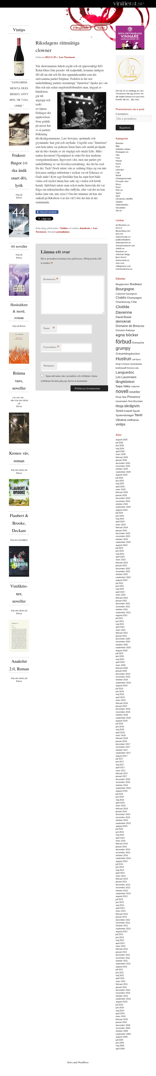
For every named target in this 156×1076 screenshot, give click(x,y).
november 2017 (123, 747)
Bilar (118, 146)
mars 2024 (121, 524)
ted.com (119, 234)
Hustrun (123, 358)
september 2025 (123, 472)
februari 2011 (122, 984)
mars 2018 (121, 735)
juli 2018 (119, 723)
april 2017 (120, 767)
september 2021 (123, 612)
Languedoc (125, 372)
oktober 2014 (122, 855)
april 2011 (120, 978)
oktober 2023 (122, 539)
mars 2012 (121, 946)
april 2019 (120, 697)
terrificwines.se (123, 225)
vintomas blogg (123, 254)
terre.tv (119, 228)
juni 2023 (120, 551)
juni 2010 (120, 1007)
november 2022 (123, 571)
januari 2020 (121, 671)
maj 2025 (120, 483)
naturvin (135, 386)
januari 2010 (121, 1022)
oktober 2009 (122, 1031)
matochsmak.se (123, 237)
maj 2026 (120, 448)
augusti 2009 (121, 1037)
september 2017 (123, 753)
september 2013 (123, 893)
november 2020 (123, 641)
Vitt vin (119, 210)
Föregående (80, 27)
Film (117, 155)
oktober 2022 (122, 574)
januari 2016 (121, 811)
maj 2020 (120, 659)
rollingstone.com (123, 266)
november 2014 (123, 852)
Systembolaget (125, 415)
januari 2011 (121, 987)
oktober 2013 (122, 890)
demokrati (85, 228)
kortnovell (121, 368)
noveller (134, 392)
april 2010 (120, 1013)
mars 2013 (121, 911)
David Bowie (123, 317)
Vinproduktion (122, 205)
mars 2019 (121, 700)
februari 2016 (122, 808)
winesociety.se (122, 260)
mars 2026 (121, 454)
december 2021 (123, 603)
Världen (64, 228)
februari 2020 (122, 668)
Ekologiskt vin (122, 152)
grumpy (123, 348)
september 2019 (123, 683)
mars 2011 (120, 981)
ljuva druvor (121, 257)
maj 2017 (120, 764)
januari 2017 (121, 776)
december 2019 (123, 674)
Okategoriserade (123, 178)
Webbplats (48, 365)
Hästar (119, 161)
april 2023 (120, 557)
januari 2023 (121, 565)
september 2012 (123, 928)
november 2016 (123, 782)
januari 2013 (121, 917)
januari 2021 (121, 636)
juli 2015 (119, 829)
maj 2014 (120, 870)
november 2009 (123, 1028)
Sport (118, 193)
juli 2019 (119, 688)
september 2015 (123, 823)
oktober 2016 (122, 785)
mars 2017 (121, 770)
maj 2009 (120, 1045)
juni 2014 (120, 867)
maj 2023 (120, 554)
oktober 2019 (122, 679)
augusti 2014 (121, 861)
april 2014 (120, 873)
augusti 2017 (121, 756)
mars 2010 (121, 1016)
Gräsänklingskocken (128, 353)
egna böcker (127, 335)
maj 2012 (120, 940)
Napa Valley (123, 386)
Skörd (119, 410)
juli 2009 (119, 1040)
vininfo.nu (120, 248)
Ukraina (121, 419)
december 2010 (123, 990)
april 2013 (120, 908)
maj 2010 (120, 1010)
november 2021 (123, 606)
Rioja (119, 406)
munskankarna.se (124, 269)
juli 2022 (119, 583)
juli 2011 (119, 969)
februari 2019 (122, 703)
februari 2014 (122, 879)
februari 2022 (122, 598)
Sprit (118, 196)
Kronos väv (133, 368)
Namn (49, 328)
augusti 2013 (121, 896)
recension (121, 401)
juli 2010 (119, 1005)
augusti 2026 (121, 439)
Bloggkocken (122, 284)
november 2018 (123, 712)
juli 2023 (119, 548)
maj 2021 (120, 624)
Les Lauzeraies (126, 377)
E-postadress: (122, 114)
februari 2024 (122, 527)
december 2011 (123, 955)
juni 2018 (120, 726)
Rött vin (119, 190)
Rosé (118, 187)
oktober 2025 (122, 469)
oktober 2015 (122, 820)
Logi (117, 172)
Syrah (136, 410)
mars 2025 (121, 489)
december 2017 (123, 744)
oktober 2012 (122, 925)
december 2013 (123, 885)
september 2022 (123, 577)
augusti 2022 (121, 580)
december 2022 (123, 568)
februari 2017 (122, 773)
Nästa (101, 27)
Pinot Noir (121, 397)
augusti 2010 (121, 1001)
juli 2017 (119, 759)
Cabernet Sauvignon (126, 294)
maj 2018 (120, 729)
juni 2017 (120, 761)
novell (122, 391)
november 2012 (123, 923)
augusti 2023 (121, 545)
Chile (134, 302)
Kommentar (50, 279)
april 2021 (120, 627)
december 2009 (123, 1025)
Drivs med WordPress (78, 1062)
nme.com (120, 263)
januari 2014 (121, 881)
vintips (120, 424)
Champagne (134, 297)
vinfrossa (132, 419)
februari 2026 (122, 457)
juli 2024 (119, 513)
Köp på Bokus (19, 326)
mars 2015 (121, 841)
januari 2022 (121, 601)
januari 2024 (121, 530)
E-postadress (51, 347)
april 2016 (120, 803)
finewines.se (121, 251)
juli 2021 (119, 618)
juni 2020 (120, 656)
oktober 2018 (122, 715)
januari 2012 (121, 952)
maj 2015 (120, 835)
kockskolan (136, 364)
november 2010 (123, 993)
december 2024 (123, 498)
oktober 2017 (122, 750)
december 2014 (123, 849)
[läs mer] (135, 99)
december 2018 (123, 709)
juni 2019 (120, 691)
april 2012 (120, 943)
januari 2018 (121, 741)
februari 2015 (122, 843)
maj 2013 (120, 905)
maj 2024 (120, 519)
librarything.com (123, 231)
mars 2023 (121, 559)
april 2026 (120, 451)
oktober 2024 (122, 504)
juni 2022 (120, 586)
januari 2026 (121, 460)
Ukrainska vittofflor (124, 199)
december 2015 (123, 814)
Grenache (138, 342)
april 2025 (120, 486)
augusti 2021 (121, 615)
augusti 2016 (121, 791)
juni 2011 (120, 972)
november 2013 (123, 887)
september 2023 (123, 542)
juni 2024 (120, 516)
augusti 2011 (121, 966)
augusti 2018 (121, 721)
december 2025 (123, 463)
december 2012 (123, 920)
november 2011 (123, 958)
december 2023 (123, 533)
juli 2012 (119, 934)
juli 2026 (119, 442)
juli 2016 (119, 794)
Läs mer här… (19, 397)
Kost (118, 166)
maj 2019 (120, 694)
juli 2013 (119, 899)
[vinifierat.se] (128, 4)
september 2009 (123, 1034)
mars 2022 (121, 595)
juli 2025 (119, 478)
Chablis (121, 297)
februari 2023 (122, 562)
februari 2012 (122, 949)
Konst (118, 164)
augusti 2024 (121, 510)
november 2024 (123, 501)
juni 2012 (120, 937)
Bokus (19, 197)
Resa (118, 184)
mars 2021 (121, 630)
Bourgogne (125, 289)
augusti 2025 (121, 475)
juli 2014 (119, 864)
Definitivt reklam (123, 149)
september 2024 (123, 507)
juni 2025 (120, 481)
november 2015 (123, 817)
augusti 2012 (121, 931)
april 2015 (120, 838)
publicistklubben (123, 240)
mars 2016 (121, 805)
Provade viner (122, 181)
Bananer (119, 143)
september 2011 (123, 963)
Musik (118, 175)
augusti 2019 (121, 685)
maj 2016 (120, 800)
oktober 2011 (122, 961)
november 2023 (123, 536)
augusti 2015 (121, 826)
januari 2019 (121, 706)
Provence (133, 396)
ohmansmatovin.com (125, 245)
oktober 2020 (122, 644)
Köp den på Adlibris (19, 540)
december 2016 (123, 779)
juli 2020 (119, 653)
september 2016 (123, 788)
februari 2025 (122, 492)
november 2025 (123, 466)
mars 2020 (121, 665)
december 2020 (123, 639)
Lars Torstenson (67, 57)
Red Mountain (135, 401)
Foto (118, 158)
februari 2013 (122, 914)
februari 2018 (122, 738)
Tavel (138, 415)
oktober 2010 (122, 996)
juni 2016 (120, 797)
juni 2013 (120, 902)
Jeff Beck (136, 359)
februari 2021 (122, 633)
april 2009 (120, 1048)
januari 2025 (121, 495)
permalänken (63, 231)
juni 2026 (120, 445)
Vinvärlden (120, 208)
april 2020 (120, 662)
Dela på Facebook (48, 212)
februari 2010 (122, 1019)
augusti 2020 (121, 650)
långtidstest (125, 382)
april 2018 (120, 732)
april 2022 (120, 592)
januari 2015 (121, 846)
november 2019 (123, 677)
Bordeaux (136, 284)
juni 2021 (120, 621)
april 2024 (120, 521)
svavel (128, 410)
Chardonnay (123, 301)
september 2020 (123, 647)
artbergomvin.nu (123, 242)
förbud (123, 341)
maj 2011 (120, 975)
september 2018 (123, 718)
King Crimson (123, 364)
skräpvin (132, 406)
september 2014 (123, 858)
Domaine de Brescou (130, 326)
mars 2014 (121, 876)
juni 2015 (120, 832)
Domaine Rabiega (125, 330)
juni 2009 (120, 1043)
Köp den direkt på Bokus (19, 471)
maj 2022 (120, 589)
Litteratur (120, 170)
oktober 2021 (122, 609)
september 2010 (123, 999)
